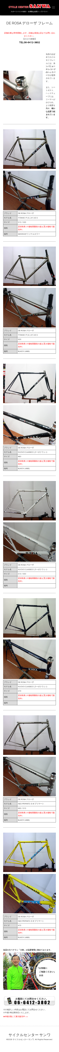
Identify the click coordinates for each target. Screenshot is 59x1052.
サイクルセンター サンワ (29, 1035)
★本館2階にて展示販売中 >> (15, 1017)
